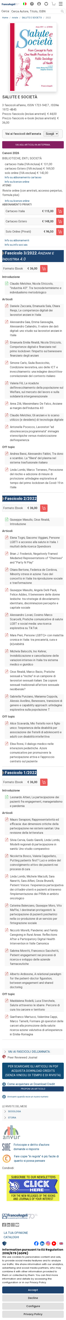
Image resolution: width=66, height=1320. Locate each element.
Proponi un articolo (33, 1089)
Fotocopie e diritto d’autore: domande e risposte (32, 1147)
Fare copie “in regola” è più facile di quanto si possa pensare (36, 1158)
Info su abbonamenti (17, 240)
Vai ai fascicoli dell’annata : (29, 1051)
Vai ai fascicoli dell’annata (23, 133)
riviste (15, 17)
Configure (33, 1306)
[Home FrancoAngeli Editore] (11, 4)
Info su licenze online (17, 181)
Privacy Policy (33, 1314)
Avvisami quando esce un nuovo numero (27, 1096)
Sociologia (14, 1111)
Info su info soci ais (16, 244)
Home (5, 17)
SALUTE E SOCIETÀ (32, 17)
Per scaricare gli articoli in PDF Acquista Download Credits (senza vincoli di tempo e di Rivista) (33, 1071)
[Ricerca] (62, 11)
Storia (12, 1117)
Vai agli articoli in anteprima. (33, 145)
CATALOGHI (11, 1237)
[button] (23, 4)
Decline (33, 1298)
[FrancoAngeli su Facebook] (4, 1225)
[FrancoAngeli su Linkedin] (8, 1225)
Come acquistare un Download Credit (31, 1084)
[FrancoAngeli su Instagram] (13, 1225)
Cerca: (5, 11)
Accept (33, 1290)
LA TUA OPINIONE (16, 1233)
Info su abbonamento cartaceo (23, 177)
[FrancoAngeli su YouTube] (17, 1225)
